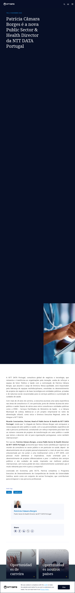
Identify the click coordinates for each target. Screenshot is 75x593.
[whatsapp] (32, 531)
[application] (37, 587)
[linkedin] (23, 531)
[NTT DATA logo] (7, 4)
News (9, 492)
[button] (65, 4)
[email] (15, 531)
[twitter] (28, 531)
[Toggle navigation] (73, 4)
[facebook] (19, 531)
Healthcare (17, 492)
